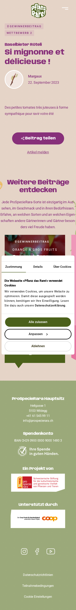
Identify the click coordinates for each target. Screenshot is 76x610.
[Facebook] (37, 551)
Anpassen (36, 334)
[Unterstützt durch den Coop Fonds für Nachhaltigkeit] (38, 520)
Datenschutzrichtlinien (38, 575)
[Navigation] (64, 8)
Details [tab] (38, 266)
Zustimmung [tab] (13, 266)
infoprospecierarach (38, 421)
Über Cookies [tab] (62, 266)
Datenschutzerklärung (50, 305)
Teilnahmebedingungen (38, 586)
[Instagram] (51, 551)
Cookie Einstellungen (38, 597)
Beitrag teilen (40, 138)
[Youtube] (24, 551)
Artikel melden (38, 152)
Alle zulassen (38, 322)
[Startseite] (38, 11)
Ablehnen (38, 346)
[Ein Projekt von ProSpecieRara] (38, 483)
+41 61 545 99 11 (38, 416)
